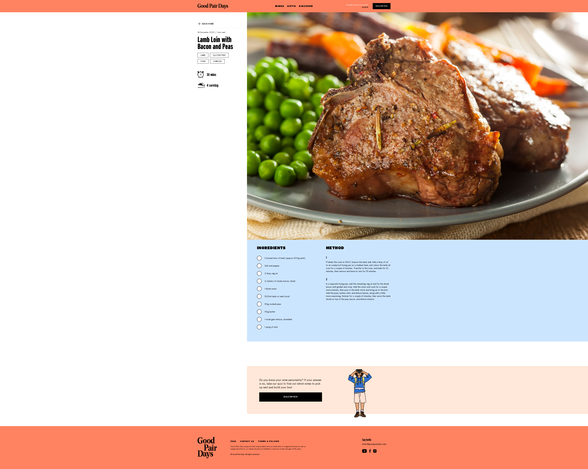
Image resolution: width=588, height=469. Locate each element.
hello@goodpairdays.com (374, 444)
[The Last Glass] (213, 6)
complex (217, 61)
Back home (208, 24)
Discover (306, 6)
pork (203, 61)
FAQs (233, 441)
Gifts (291, 6)
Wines (279, 6)
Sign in (365, 7)
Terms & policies (268, 441)
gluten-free (219, 55)
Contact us (247, 441)
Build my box (382, 6)
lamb (203, 55)
